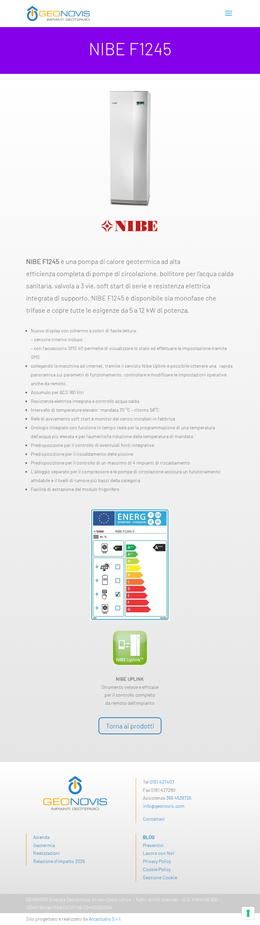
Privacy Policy (157, 861)
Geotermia (44, 845)
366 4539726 (178, 798)
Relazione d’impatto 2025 (59, 861)
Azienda (41, 837)
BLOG (149, 837)
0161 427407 (162, 782)
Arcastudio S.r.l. (105, 919)
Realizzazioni (46, 853)
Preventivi (153, 845)
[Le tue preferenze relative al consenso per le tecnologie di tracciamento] (248, 913)
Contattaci (154, 819)
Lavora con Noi (158, 853)
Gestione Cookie (160, 877)
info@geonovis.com (164, 806)
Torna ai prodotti (130, 726)
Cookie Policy (157, 869)
